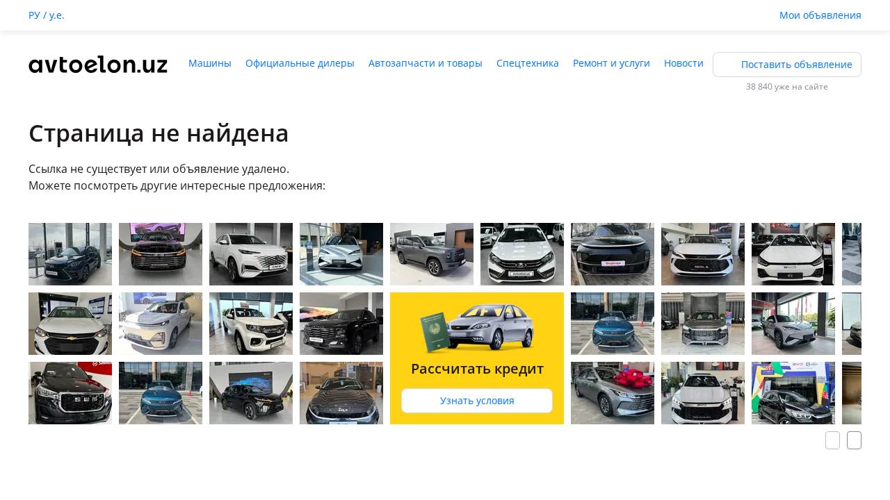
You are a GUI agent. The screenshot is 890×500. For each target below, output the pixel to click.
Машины (210, 62)
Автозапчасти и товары (426, 62)
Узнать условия (477, 400)
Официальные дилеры (300, 62)
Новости (684, 62)
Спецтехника (527, 62)
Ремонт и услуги (611, 62)
